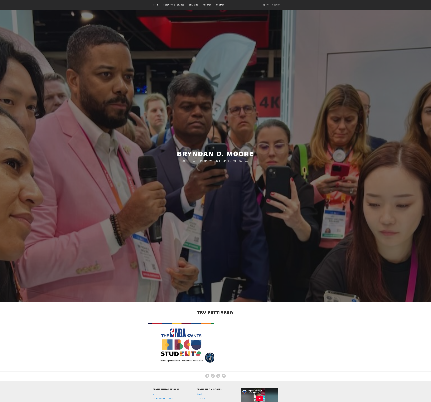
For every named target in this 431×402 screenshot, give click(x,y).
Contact (220, 5)
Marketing (194, 346)
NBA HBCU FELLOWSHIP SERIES (181, 341)
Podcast (207, 5)
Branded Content (176, 346)
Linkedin (200, 394)
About (155, 394)
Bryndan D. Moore (215, 154)
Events (186, 346)
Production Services (173, 5)
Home (155, 5)
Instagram (201, 398)
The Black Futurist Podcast (163, 398)
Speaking (193, 5)
